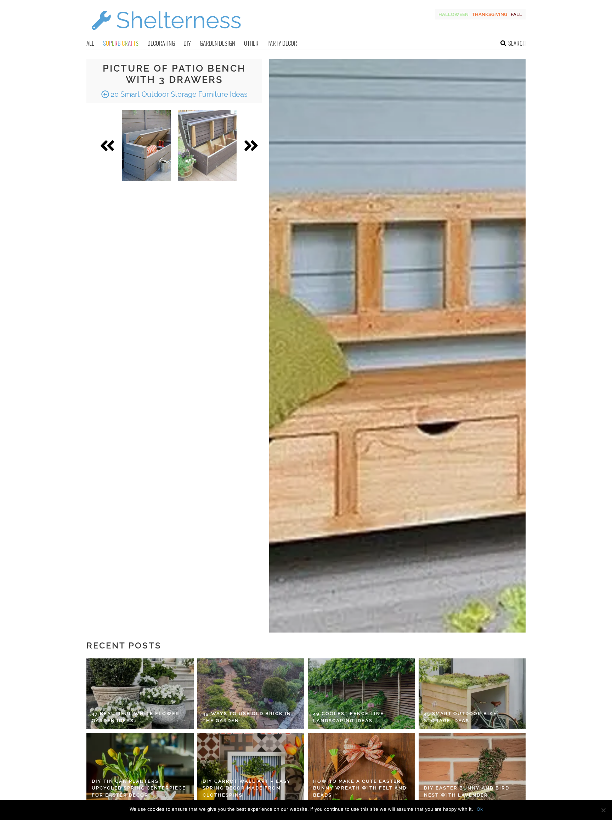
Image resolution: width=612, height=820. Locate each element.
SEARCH (517, 43)
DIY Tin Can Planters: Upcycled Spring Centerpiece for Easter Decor (139, 788)
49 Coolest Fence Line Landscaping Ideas (348, 717)
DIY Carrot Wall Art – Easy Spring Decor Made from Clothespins (247, 788)
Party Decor (282, 43)
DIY (187, 43)
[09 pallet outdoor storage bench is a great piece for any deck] (207, 145)
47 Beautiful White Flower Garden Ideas (136, 717)
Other (251, 43)
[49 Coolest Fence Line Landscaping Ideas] (361, 693)
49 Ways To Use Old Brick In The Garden (247, 717)
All (90, 43)
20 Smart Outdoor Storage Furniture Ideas (178, 94)
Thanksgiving (489, 14)
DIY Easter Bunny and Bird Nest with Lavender (466, 791)
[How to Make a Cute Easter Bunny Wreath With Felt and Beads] (361, 768)
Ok (480, 809)
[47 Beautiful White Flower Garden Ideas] (140, 693)
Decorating (161, 43)
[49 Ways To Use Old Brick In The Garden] (251, 693)
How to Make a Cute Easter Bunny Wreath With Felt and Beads (360, 788)
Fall (516, 14)
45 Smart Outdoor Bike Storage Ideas (460, 717)
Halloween (453, 14)
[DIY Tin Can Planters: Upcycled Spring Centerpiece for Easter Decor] (140, 768)
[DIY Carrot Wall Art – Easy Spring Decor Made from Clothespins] (251, 768)
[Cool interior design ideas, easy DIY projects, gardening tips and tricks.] (166, 34)
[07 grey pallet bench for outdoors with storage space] (146, 145)
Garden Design (217, 43)
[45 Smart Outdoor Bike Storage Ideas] (472, 693)
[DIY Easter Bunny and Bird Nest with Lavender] (472, 768)
